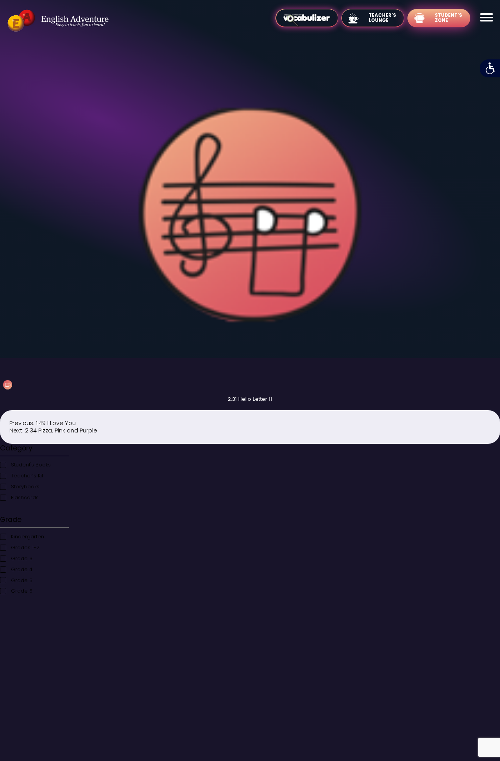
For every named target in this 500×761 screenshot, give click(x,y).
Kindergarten (27, 536)
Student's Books (31, 464)
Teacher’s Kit (27, 475)
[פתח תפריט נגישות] (490, 68)
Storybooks (25, 486)
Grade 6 (21, 591)
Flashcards (25, 497)
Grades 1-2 (25, 547)
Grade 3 (21, 558)
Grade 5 (21, 580)
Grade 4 (21, 569)
